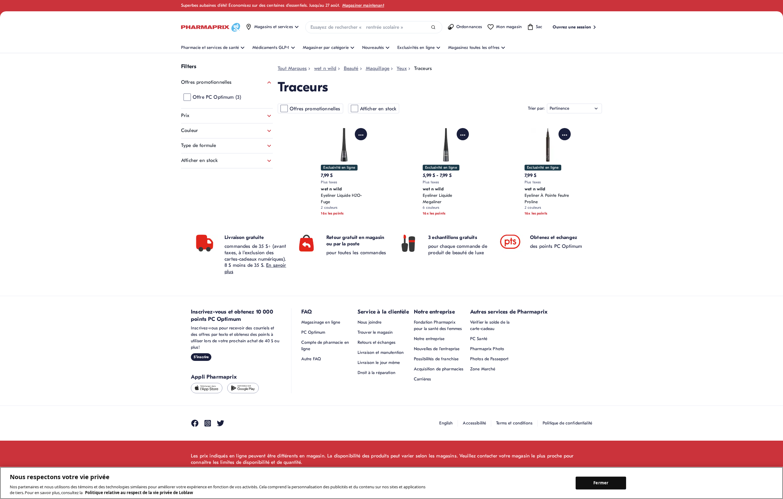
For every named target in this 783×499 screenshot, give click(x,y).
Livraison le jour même (379, 362)
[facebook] (195, 423)
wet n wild (325, 68)
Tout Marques (292, 68)
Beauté (351, 68)
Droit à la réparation (376, 372)
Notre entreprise (429, 338)
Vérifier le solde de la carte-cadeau (490, 325)
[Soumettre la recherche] (433, 27)
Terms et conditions (514, 423)
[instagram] (208, 423)
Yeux (402, 68)
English (446, 423)
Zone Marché (482, 369)
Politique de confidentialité (567, 423)
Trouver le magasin (375, 332)
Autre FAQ (311, 358)
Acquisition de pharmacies (439, 369)
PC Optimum (313, 332)
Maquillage (378, 68)
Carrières (422, 379)
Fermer (600, 483)
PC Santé (478, 338)
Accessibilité (474, 423)
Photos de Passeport (489, 358)
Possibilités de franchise (436, 358)
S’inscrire (201, 357)
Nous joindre (370, 322)
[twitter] (221, 423)
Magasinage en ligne (320, 322)
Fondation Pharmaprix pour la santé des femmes (438, 325)
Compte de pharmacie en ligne (325, 345)
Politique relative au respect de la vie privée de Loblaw (139, 492)
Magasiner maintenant (363, 5)
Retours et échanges (377, 342)
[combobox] (373, 27)
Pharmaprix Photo (487, 348)
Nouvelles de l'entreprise (437, 348)
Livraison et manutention (381, 352)
